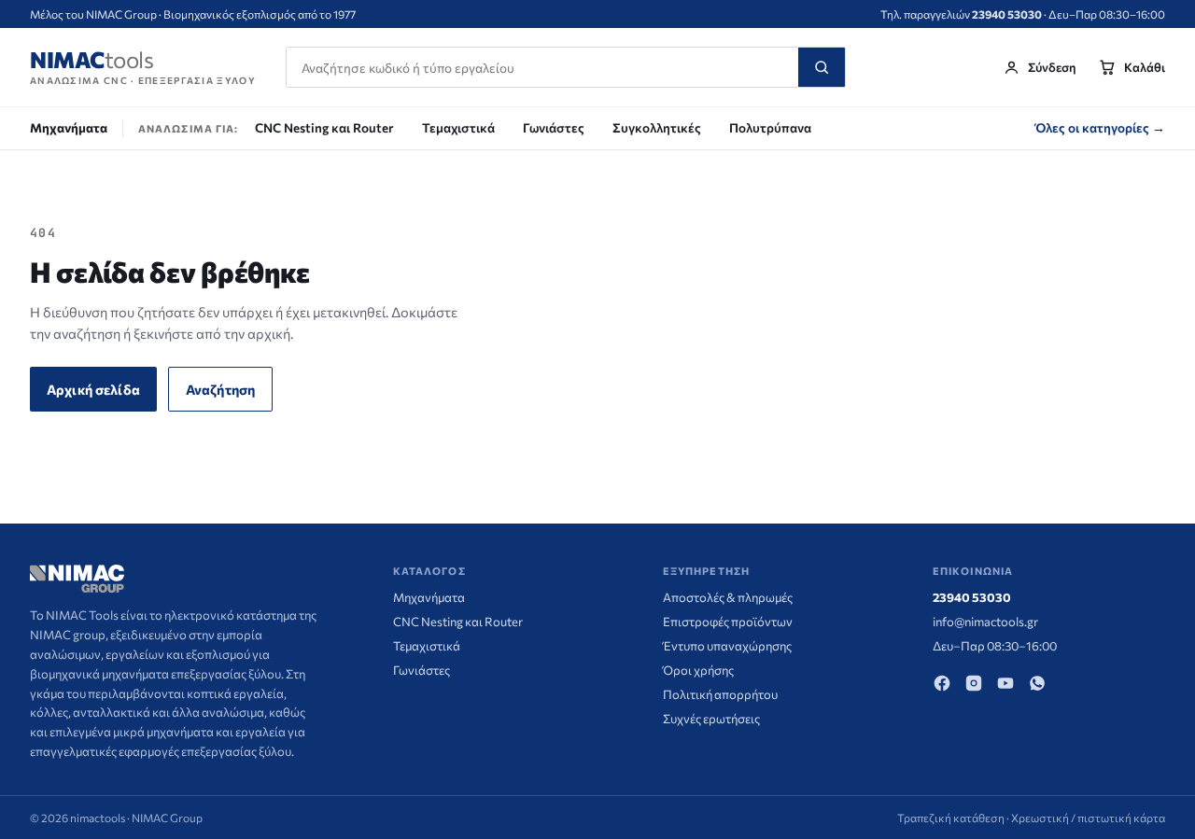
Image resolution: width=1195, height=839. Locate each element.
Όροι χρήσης (698, 670)
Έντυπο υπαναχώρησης (727, 645)
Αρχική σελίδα (93, 389)
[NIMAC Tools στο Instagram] (973, 683)
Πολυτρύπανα (770, 127)
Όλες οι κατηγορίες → (1100, 127)
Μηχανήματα (68, 127)
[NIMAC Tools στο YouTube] (1005, 683)
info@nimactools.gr (985, 621)
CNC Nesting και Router (324, 127)
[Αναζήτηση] (821, 67)
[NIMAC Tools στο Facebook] (942, 683)
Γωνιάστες (553, 127)
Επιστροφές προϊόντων (728, 621)
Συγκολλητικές (656, 127)
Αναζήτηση (220, 389)
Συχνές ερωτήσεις (711, 718)
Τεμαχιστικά (458, 127)
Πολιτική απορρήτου (720, 694)
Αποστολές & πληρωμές (728, 597)
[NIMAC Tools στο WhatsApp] (1037, 683)
